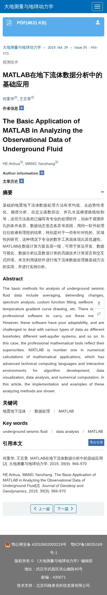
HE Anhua (11, 163)
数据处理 (42, 411)
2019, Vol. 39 (58, 48)
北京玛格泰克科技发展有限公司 (63, 585)
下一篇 (63, 509)
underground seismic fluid (25, 431)
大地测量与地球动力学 (29, 6)
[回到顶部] (98, 303)
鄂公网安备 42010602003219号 (38, 544)
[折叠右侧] (98, 314)
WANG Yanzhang (40, 163)
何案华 (8, 99)
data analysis (67, 431)
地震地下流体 (14, 411)
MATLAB (66, 411)
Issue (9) (80, 48)
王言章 (25, 99)
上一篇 (43, 509)
